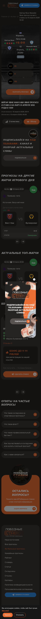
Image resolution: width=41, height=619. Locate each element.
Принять (8, 615)
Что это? (5, 610)
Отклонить (20, 615)
